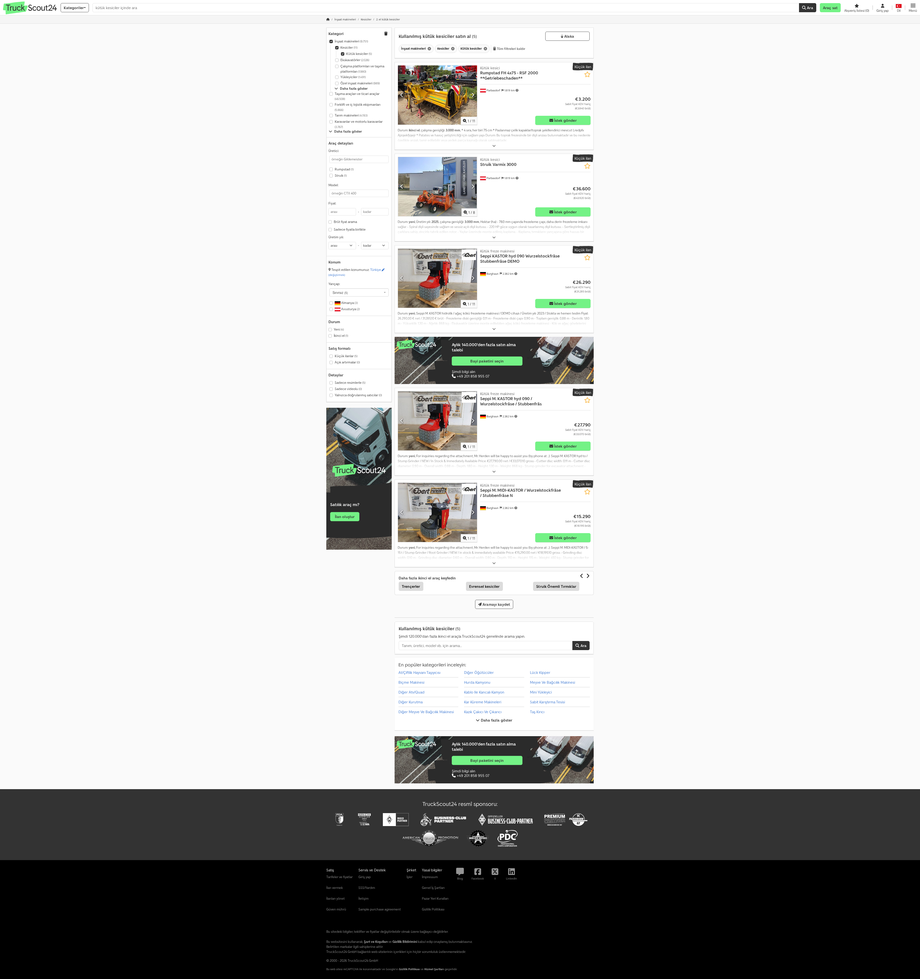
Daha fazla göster (496, 720)
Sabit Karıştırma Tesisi (547, 701)
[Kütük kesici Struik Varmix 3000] (437, 186)
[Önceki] (402, 95)
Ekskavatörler (354, 60)
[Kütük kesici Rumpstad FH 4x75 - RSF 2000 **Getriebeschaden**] (437, 95)
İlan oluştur (345, 516)
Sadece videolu (348, 389)
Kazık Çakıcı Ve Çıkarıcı (482, 711)
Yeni (339, 329)
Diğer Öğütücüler (479, 672)
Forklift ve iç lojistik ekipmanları (357, 107)
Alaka (568, 36)
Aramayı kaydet (496, 604)
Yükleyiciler (353, 77)
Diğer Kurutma (410, 701)
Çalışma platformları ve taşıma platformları (362, 69)
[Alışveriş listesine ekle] (587, 74)
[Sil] (428, 49)
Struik (341, 175)
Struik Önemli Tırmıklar (556, 586)
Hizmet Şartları (434, 969)
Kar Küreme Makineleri (482, 701)
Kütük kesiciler (359, 54)
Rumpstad (344, 169)
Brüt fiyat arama (345, 222)
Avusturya (350, 309)
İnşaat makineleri (351, 41)
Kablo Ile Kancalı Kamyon (484, 692)
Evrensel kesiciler (484, 586)
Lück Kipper (540, 672)
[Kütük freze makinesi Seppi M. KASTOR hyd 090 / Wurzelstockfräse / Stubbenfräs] (437, 420)
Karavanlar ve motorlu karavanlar (359, 124)
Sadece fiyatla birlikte (350, 229)
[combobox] (359, 292)
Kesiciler (348, 47)
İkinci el (341, 335)
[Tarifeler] (359, 470)
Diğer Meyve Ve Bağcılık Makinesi (426, 711)
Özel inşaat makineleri (360, 83)
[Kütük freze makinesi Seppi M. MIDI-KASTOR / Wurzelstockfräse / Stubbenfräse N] (437, 512)
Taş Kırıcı (537, 711)
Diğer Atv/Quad (411, 692)
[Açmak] (494, 146)
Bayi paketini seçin (487, 361)
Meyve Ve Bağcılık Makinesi (552, 682)
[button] (913, 7)
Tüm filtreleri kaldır (510, 49)
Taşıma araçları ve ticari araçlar (357, 96)
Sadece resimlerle (350, 382)
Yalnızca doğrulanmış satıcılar (358, 395)
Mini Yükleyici (541, 692)
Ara (809, 7)
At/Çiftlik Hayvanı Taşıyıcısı (419, 672)
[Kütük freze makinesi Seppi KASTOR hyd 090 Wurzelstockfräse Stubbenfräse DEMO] (437, 278)
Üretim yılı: (336, 237)
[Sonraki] (473, 95)
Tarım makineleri (351, 115)
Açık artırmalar (347, 362)
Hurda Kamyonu (477, 682)
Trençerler (411, 586)
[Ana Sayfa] (328, 19)
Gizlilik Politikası (409, 969)
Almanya (349, 303)
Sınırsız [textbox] (340, 292)
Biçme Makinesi (411, 682)
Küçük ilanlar (346, 356)
